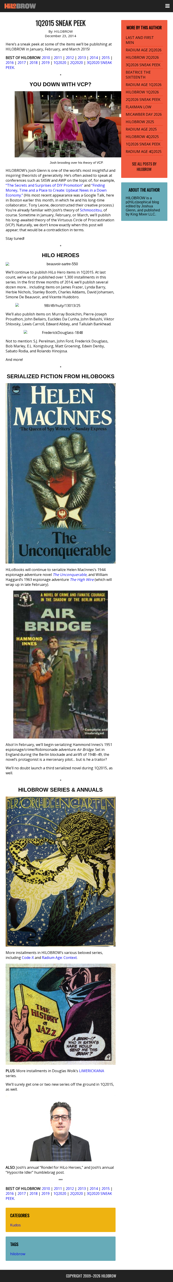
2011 (58, 57)
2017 (22, 62)
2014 (94, 57)
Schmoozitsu (91, 210)
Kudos (15, 1225)
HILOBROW (144, 169)
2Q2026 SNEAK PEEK (143, 99)
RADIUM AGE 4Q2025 (144, 151)
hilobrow (17, 1253)
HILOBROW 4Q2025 (142, 136)
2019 (45, 62)
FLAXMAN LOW (138, 106)
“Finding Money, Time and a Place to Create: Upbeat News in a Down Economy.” (56, 190)
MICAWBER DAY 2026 (144, 114)
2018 (34, 62)
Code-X (28, 957)
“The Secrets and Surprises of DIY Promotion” (44, 185)
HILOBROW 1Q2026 (142, 92)
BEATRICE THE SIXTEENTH (138, 75)
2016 (10, 62)
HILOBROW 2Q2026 (142, 57)
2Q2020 (76, 62)
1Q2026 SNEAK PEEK (143, 144)
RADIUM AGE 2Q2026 (144, 50)
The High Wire (82, 579)
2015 (106, 57)
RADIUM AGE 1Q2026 (144, 84)
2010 (46, 57)
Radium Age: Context (59, 957)
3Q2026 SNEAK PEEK (143, 64)
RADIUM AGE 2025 (141, 129)
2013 (82, 57)
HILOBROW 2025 (140, 121)
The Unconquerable (69, 574)
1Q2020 (59, 62)
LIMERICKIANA (91, 1070)
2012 (70, 57)
